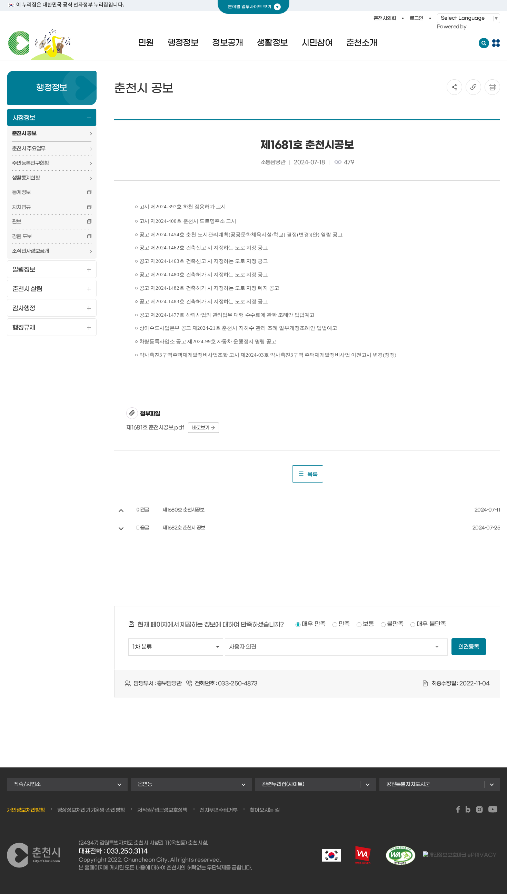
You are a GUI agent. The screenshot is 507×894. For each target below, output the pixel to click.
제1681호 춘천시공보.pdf (155, 427)
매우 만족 (314, 624)
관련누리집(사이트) (283, 784)
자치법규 (21, 207)
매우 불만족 (431, 624)
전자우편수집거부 (219, 810)
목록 (312, 474)
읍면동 (145, 784)
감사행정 (23, 308)
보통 (368, 624)
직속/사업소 (27, 784)
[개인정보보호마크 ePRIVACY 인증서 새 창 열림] (460, 855)
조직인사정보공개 (30, 251)
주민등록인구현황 (30, 163)
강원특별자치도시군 (408, 784)
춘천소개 (361, 43)
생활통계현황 (26, 178)
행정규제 (23, 327)
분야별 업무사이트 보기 (249, 6)
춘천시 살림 (27, 289)
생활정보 (272, 43)
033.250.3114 (127, 851)
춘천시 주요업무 (28, 149)
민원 (146, 43)
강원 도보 (22, 237)
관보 (16, 222)
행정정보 (183, 43)
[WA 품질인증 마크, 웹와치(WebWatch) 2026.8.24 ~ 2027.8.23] (400, 855)
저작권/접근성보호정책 (162, 810)
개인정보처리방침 (26, 810)
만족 (344, 624)
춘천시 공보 (24, 133)
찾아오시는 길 (264, 810)
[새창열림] (458, 810)
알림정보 (23, 270)
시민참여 (316, 43)
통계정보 (21, 192)
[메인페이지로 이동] (41, 43)
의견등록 (468, 647)
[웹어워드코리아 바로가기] (363, 855)
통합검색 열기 (484, 43)
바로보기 (200, 428)
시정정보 (23, 118)
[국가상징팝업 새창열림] (331, 855)
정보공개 (227, 43)
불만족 (395, 624)
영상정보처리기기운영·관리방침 (91, 810)
